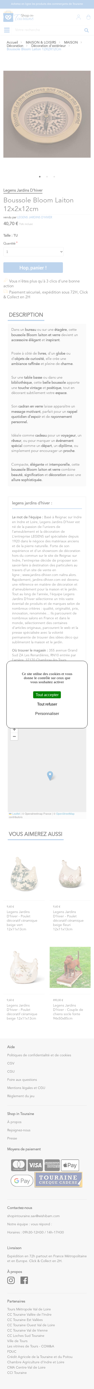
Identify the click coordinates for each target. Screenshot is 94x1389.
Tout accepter (47, 695)
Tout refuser (47, 704)
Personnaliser (47, 714)
